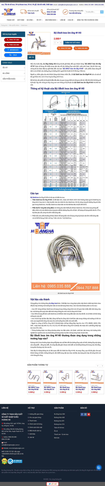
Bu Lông (30, 20)
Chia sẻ (70, 20)
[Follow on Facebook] (82, 414)
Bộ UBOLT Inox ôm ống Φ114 (49, 388)
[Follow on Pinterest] (88, 414)
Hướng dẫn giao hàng (36, 414)
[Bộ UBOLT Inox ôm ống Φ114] (50, 377)
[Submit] (101, 12)
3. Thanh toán (32, 421)
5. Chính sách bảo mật (35, 427)
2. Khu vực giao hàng (34, 417)
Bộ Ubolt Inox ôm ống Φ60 (96, 388)
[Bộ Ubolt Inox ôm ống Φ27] (81, 377)
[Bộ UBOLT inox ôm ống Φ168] (34, 377)
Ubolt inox (24, 25)
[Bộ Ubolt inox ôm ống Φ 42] (65, 377)
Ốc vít (39, 20)
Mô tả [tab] (31, 57)
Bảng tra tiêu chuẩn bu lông (87, 20)
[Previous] (98, 366)
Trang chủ (10, 20)
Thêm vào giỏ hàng (72, 42)
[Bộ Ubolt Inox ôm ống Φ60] (97, 377)
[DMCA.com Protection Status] (5, 461)
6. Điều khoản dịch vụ (34, 430)
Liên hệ (62, 20)
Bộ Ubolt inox (34, 197)
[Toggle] (24, 68)
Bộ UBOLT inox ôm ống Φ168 (33, 388)
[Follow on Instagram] (85, 414)
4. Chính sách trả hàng (35, 424)
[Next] (102, 366)
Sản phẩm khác (50, 20)
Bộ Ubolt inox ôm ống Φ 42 (65, 388)
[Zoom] (29, 53)
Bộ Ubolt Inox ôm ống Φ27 (81, 388)
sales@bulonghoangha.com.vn (10, 445)
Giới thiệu (20, 20)
